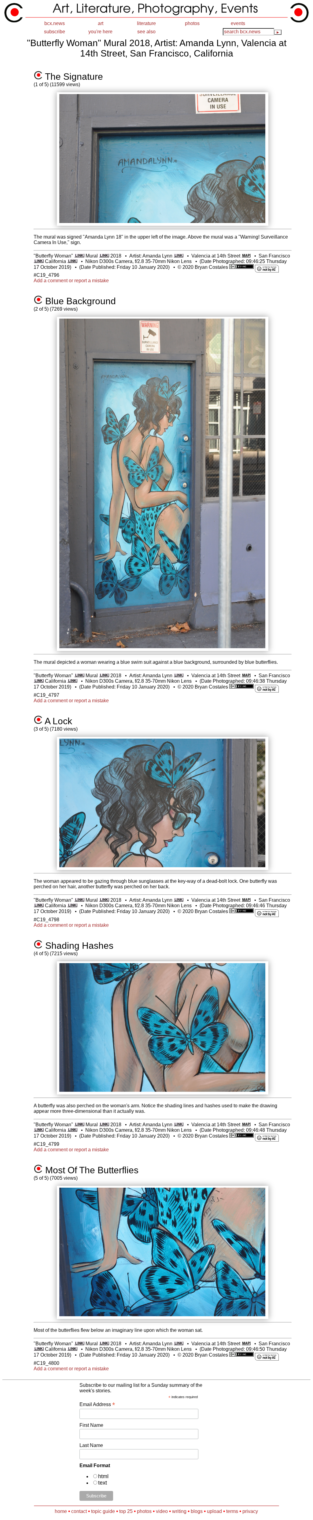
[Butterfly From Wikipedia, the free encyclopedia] (79, 255)
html (103, 1476)
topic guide (103, 1511)
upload (214, 1511)
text (102, 1483)
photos (192, 23)
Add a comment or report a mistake (71, 280)
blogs (197, 1511)
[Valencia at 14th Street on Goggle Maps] (246, 255)
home (61, 1511)
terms (232, 1511)
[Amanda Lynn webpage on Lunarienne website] (179, 255)
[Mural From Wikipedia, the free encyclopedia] (104, 255)
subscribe (54, 31)
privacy (250, 1511)
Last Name (91, 1445)
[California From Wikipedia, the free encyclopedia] (72, 261)
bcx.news (54, 23)
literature (146, 23)
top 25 (126, 1511)
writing (179, 1511)
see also (146, 31)
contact (79, 1511)
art (100, 23)
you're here (100, 31)
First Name (91, 1425)
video (162, 1511)
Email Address (97, 1404)
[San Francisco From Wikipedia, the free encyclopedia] (39, 261)
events (238, 23)
